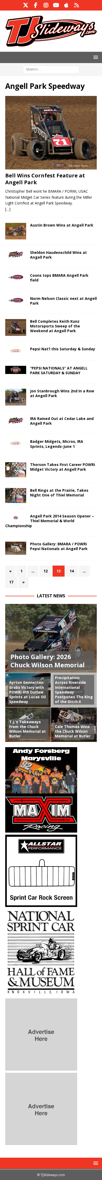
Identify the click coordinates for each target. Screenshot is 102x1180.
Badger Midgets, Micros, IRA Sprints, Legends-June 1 (56, 444)
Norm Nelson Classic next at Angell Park (63, 301)
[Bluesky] (76, 5)
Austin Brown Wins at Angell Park (61, 225)
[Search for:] (51, 68)
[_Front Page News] (15, 231)
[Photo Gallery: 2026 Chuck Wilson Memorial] (51, 638)
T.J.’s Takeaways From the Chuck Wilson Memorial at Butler (27, 729)
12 (45, 570)
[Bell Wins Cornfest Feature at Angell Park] (51, 133)
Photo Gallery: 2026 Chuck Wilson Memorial (47, 660)
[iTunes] (66, 5)
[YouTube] (56, 5)
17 (11, 581)
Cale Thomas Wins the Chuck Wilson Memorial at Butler (72, 731)
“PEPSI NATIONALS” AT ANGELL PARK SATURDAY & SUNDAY (59, 370)
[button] (95, 57)
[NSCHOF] (41, 993)
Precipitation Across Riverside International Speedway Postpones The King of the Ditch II (74, 689)
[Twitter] (25, 5)
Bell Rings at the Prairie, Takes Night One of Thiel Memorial (59, 492)
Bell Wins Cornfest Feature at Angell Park (45, 179)
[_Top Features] (15, 548)
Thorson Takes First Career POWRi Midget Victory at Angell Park (62, 467)
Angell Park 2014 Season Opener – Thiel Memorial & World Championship (49, 521)
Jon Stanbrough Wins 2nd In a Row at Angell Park (62, 393)
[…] (7, 209)
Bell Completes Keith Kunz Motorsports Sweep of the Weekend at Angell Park (55, 326)
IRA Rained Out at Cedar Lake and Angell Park (62, 421)
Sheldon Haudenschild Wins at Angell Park (58, 255)
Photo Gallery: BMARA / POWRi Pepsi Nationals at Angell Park (59, 546)
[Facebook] (35, 5)
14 (72, 570)
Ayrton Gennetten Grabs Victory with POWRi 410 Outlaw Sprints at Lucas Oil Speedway (27, 692)
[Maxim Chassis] (41, 829)
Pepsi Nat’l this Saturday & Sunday (62, 348)
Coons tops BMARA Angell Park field (59, 278)
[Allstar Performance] (41, 903)
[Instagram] (45, 5)
